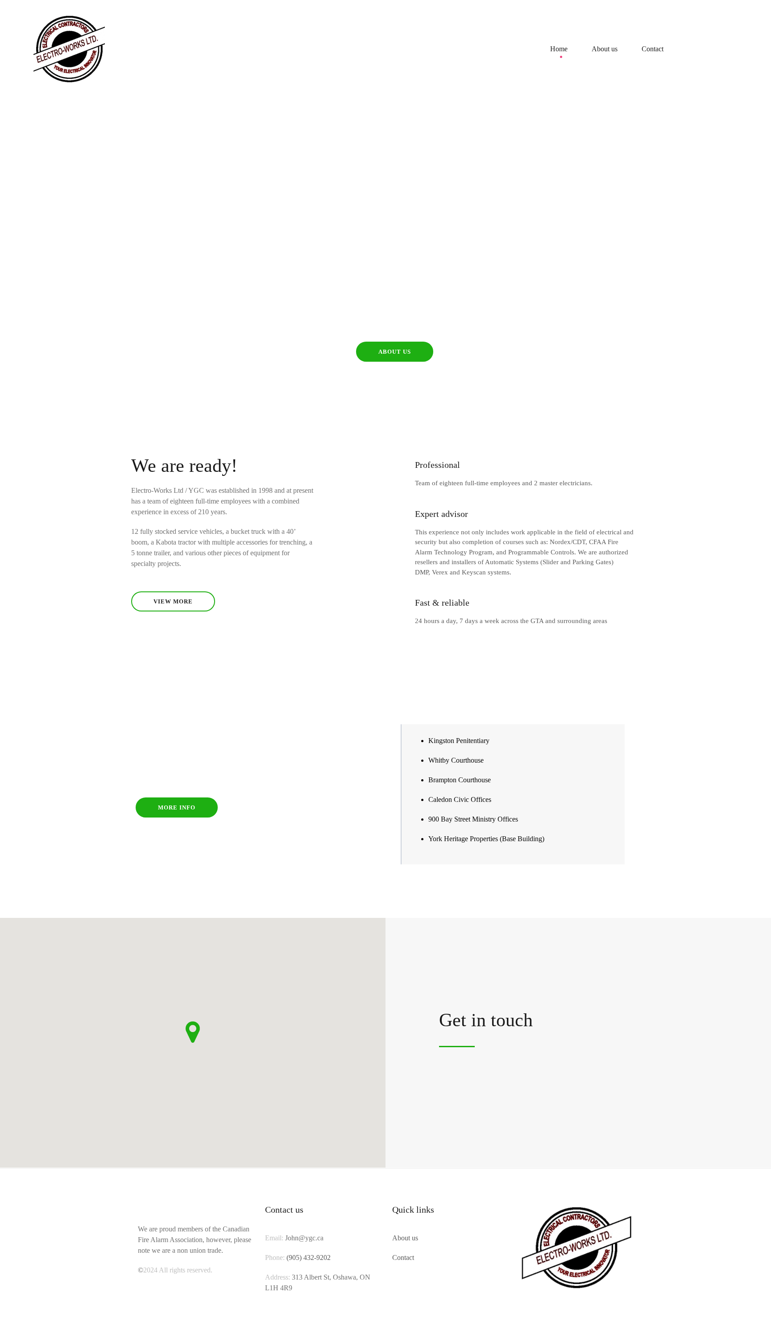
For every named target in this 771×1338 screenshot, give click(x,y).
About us (605, 49)
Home (559, 49)
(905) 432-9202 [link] (308, 1257)
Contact (652, 49)
